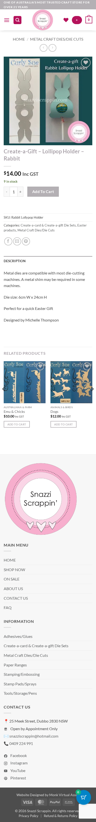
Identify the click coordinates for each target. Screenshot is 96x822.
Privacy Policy (28, 816)
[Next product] (43, 48)
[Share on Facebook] (8, 241)
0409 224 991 (21, 743)
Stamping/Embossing (22, 674)
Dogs (54, 412)
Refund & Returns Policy (61, 816)
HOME (10, 560)
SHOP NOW (14, 569)
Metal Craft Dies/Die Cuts (56, 39)
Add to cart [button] (16, 424)
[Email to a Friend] (17, 241)
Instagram (19, 762)
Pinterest (18, 777)
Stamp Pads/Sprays (20, 683)
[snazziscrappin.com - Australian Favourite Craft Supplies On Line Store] (42, 20)
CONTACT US (16, 598)
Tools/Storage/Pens (20, 693)
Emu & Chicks (14, 412)
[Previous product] (52, 48)
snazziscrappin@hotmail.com (33, 736)
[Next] (92, 399)
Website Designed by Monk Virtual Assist (48, 795)
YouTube (17, 770)
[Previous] (4, 399)
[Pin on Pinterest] (26, 241)
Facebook (18, 755)
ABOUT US (13, 588)
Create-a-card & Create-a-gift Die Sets (48, 225)
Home (19, 39)
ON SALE (11, 579)
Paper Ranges (15, 664)
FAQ (8, 607)
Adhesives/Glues (18, 636)
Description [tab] (15, 261)
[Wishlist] (66, 20)
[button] (7, 20)
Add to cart (43, 191)
